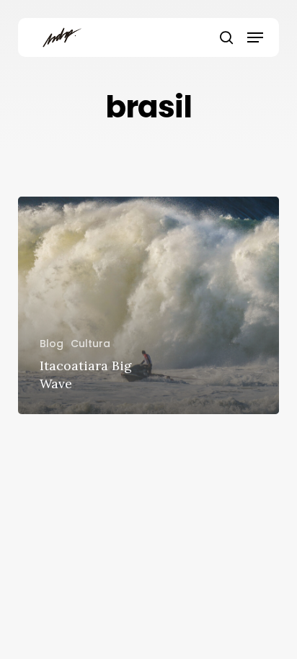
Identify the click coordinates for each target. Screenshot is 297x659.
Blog (51, 343)
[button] (255, 37)
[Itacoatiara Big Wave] (149, 305)
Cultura (90, 343)
